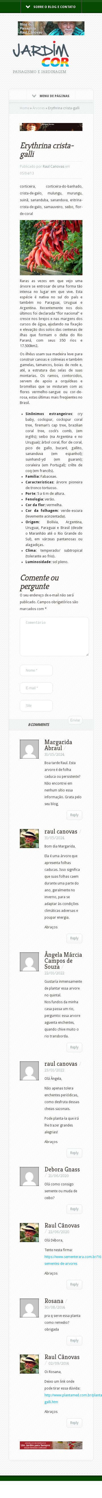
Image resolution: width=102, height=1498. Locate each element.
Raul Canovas (53, 167)
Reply (74, 815)
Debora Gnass (62, 1169)
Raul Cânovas (62, 1357)
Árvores (39, 108)
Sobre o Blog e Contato (54, 7)
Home (24, 108)
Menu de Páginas (54, 96)
